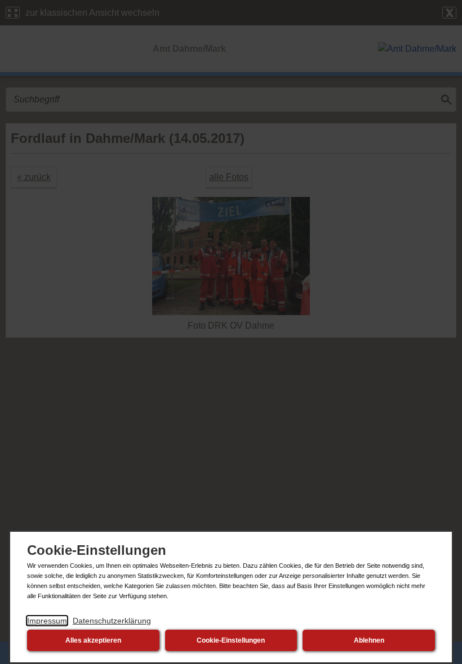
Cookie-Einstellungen (231, 640)
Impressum (47, 620)
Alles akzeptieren (93, 640)
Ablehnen (369, 640)
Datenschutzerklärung (112, 620)
